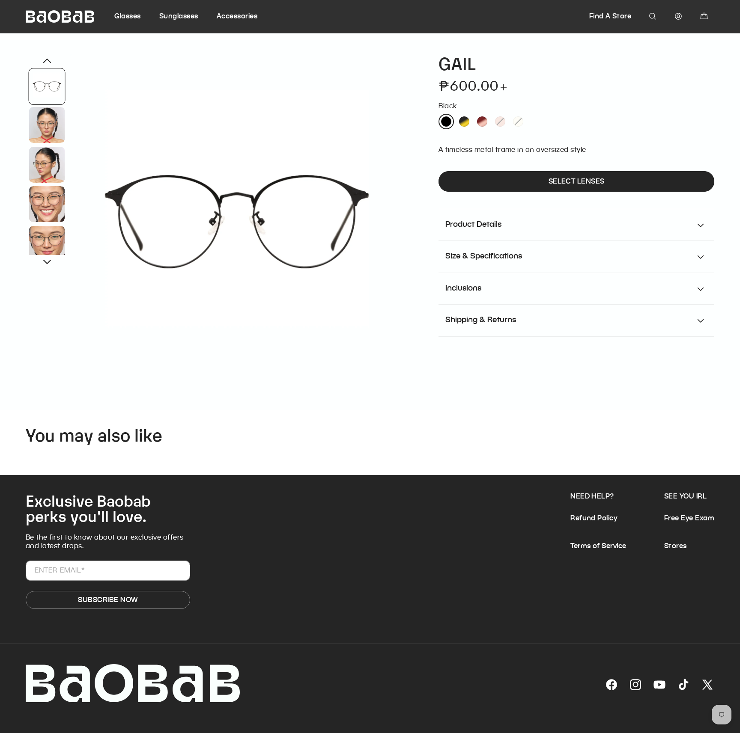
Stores (675, 546)
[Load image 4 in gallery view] (47, 204)
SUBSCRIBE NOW (107, 600)
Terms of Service (598, 546)
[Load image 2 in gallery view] (47, 125)
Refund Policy (593, 518)
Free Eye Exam (689, 518)
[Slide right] (47, 262)
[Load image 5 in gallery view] (47, 243)
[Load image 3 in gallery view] (47, 164)
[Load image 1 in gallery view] (47, 86)
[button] (135, 16)
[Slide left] (47, 61)
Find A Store (610, 16)
